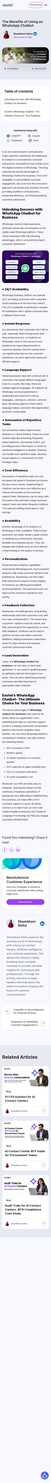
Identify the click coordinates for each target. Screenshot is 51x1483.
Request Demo (25, 902)
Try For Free (36, 5)
